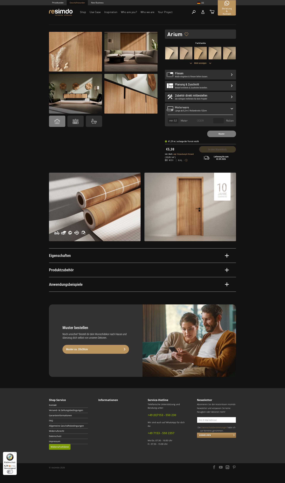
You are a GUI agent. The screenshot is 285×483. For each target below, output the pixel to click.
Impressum (54, 441)
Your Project (165, 12)
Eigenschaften (60, 255)
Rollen (229, 120)
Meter (184, 120)
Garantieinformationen (60, 415)
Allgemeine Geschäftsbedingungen (66, 426)
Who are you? (129, 12)
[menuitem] (68, 405)
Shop (83, 12)
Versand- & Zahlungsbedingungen (66, 410)
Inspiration (110, 12)
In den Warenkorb (217, 149)
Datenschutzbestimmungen (214, 427)
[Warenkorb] (212, 12)
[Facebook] (214, 467)
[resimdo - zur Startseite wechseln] (61, 12)
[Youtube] (221, 467)
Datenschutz (55, 436)
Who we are (147, 12)
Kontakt (53, 405)
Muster (221, 134)
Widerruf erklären (60, 446)
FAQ (51, 420)
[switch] (10, 472)
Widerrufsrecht (56, 431)
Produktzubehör (61, 270)
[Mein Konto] (203, 12)
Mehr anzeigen (200, 63)
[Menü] (15, 453)
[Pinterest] (234, 467)
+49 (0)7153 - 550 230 (162, 415)
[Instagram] (227, 467)
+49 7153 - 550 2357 (161, 433)
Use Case (95, 12)
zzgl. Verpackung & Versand (183, 154)
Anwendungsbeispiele (66, 284)
